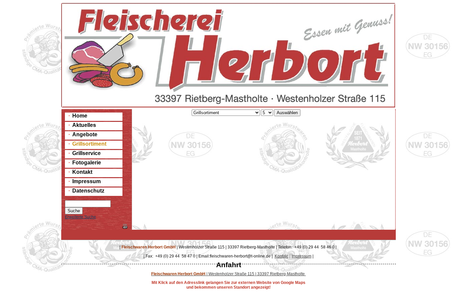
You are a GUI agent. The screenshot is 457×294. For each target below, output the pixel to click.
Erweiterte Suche (80, 217)
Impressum (301, 256)
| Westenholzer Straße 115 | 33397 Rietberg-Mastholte (228, 274)
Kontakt (281, 256)
